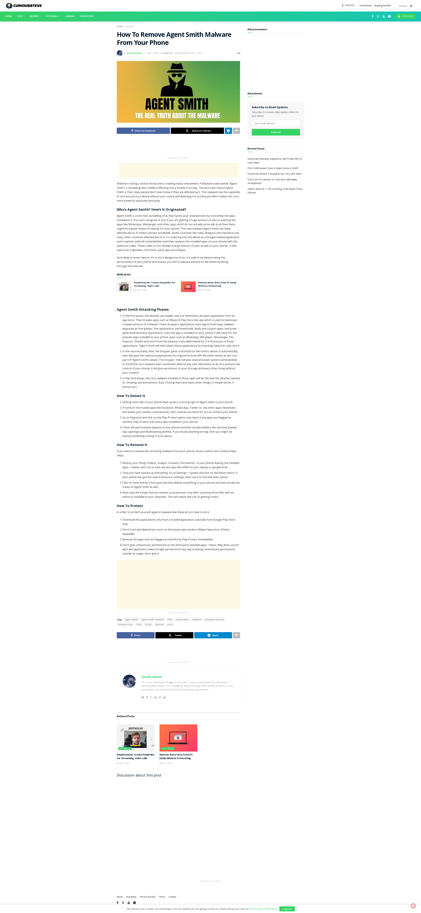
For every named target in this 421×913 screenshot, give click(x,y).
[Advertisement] (178, 147)
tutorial (159, 624)
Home (8, 16)
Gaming (69, 16)
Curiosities (365, 6)
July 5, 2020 (205, 290)
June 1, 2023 (141, 290)
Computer (167, 52)
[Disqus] (178, 821)
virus (170, 624)
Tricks (148, 624)
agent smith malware (153, 619)
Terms (162, 896)
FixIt (170, 619)
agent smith (131, 619)
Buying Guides (383, 6)
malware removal (214, 619)
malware (196, 619)
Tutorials (52, 16)
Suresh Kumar (134, 52)
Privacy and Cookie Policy (263, 908)
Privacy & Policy (147, 896)
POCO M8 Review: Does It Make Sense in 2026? (273, 168)
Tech (20, 16)
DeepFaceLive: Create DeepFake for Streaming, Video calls (154, 284)
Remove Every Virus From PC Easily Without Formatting (217, 284)
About (120, 896)
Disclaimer (131, 896)
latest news (182, 619)
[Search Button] (412, 5)
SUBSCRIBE (407, 16)
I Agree (287, 908)
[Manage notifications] (413, 905)
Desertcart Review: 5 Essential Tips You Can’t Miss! (274, 173)
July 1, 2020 (153, 52)
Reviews (34, 16)
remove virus (125, 624)
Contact (172, 896)
